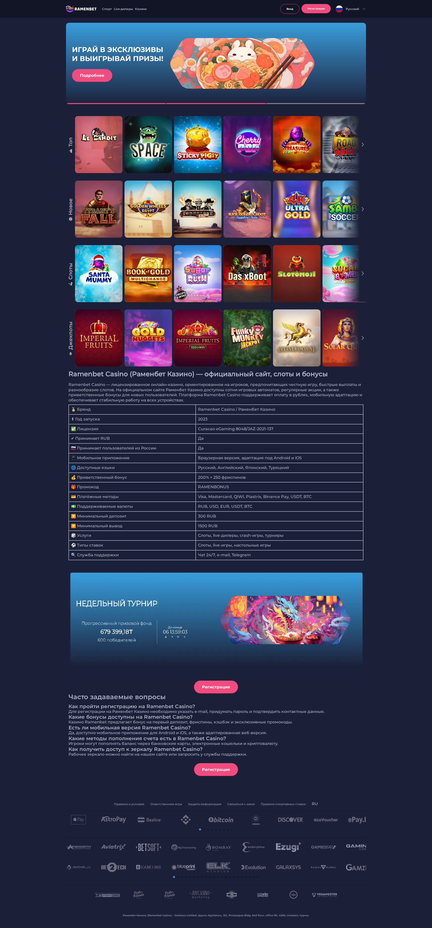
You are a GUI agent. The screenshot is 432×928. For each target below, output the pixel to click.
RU (315, 803)
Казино (141, 9)
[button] (200, 829)
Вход (289, 9)
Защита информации (204, 804)
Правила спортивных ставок (283, 804)
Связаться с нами (241, 804)
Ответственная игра (166, 804)
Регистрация (216, 687)
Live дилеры (123, 9)
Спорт (107, 9)
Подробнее (92, 75)
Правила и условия (129, 804)
